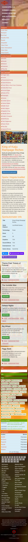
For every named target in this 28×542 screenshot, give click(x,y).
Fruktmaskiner (6, 386)
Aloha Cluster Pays (20, 490)
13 (8, 459)
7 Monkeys (5, 485)
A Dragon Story (6, 497)
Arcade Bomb (18, 503)
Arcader (17, 505)
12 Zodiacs (5, 466)
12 (5, 459)
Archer (4, 77)
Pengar (4, 403)
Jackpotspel (5, 343)
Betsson (4, 63)
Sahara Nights (6, 103)
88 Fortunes (5, 495)
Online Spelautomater (10, 257)
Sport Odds (5, 414)
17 (20, 459)
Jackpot (9, 389)
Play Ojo (4, 69)
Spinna (4, 321)
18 (23, 459)
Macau (22, 318)
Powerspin (5, 95)
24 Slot (3, 473)
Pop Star (4, 126)
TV (12, 414)
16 (17, 459)
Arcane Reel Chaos (20, 507)
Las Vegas (23, 391)
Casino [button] (5, 23)
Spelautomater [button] (9, 16)
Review (22, 403)
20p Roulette (5, 468)
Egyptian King (6, 111)
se (17, 528)
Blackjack (3, 32)
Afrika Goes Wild (6, 512)
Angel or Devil (19, 496)
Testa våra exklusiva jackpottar (14, 428)
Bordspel (5, 383)
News (4, 397)
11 (2, 459)
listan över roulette (20, 167)
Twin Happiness (6, 121)
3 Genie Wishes (6, 477)
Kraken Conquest (7, 116)
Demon (4, 98)
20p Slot (4, 470)
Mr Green (3, 439)
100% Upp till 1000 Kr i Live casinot (16, 426)
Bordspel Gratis (14, 383)
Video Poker (4, 45)
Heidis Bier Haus (7, 87)
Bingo (8, 380)
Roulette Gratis (6, 405)
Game (5, 253)
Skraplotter (4, 42)
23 (14, 461)
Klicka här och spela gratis (9, 172)
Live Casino (5, 394)
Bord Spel (4, 35)
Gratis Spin (22, 386)
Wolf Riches (5, 118)
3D (3, 380)
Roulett (3, 40)
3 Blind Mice (5, 475)
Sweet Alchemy (6, 82)
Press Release (13, 403)
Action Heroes (5, 505)
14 (11, 459)
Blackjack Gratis (17, 380)
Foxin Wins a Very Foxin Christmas (12, 85)
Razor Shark (5, 124)
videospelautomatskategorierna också (14, 169)
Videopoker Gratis (20, 414)
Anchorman (18, 492)
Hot (3, 389)
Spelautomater (20, 408)
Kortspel (15, 391)
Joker (24, 389)
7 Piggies (4, 487)
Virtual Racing (6, 417)
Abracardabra (5, 500)
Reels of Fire (5, 93)
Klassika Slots (5, 37)
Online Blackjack (7, 400)
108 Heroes (5, 464)
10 (24, 457)
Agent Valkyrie (19, 468)
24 (17, 461)
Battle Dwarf (5, 106)
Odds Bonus (11, 397)
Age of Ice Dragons (20, 466)
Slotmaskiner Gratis (7, 408)
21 (8, 461)
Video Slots (4, 50)
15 (14, 459)
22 (11, 461)
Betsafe (4, 61)
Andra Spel (4, 30)
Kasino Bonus (6, 391)
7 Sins (3, 489)
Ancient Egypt (6, 90)
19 (2, 461)
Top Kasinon (4, 432)
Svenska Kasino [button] (9, 10)
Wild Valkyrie (5, 108)
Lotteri (13, 394)
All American (18, 484)
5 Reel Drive (5, 483)
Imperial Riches (6, 129)
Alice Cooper (18, 482)
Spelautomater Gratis (17, 253)
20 (5, 461)
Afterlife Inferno (6, 113)
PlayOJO (3, 442)
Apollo (16, 499)
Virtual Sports (5, 52)
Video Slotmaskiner (6, 47)
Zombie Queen (6, 100)
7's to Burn (4, 493)
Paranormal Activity (7, 80)
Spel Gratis (5, 276)
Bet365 (4, 58)
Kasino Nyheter (9, 13)
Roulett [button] (5, 19)
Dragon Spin (5, 75)
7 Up (3, 491)
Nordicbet (5, 66)
